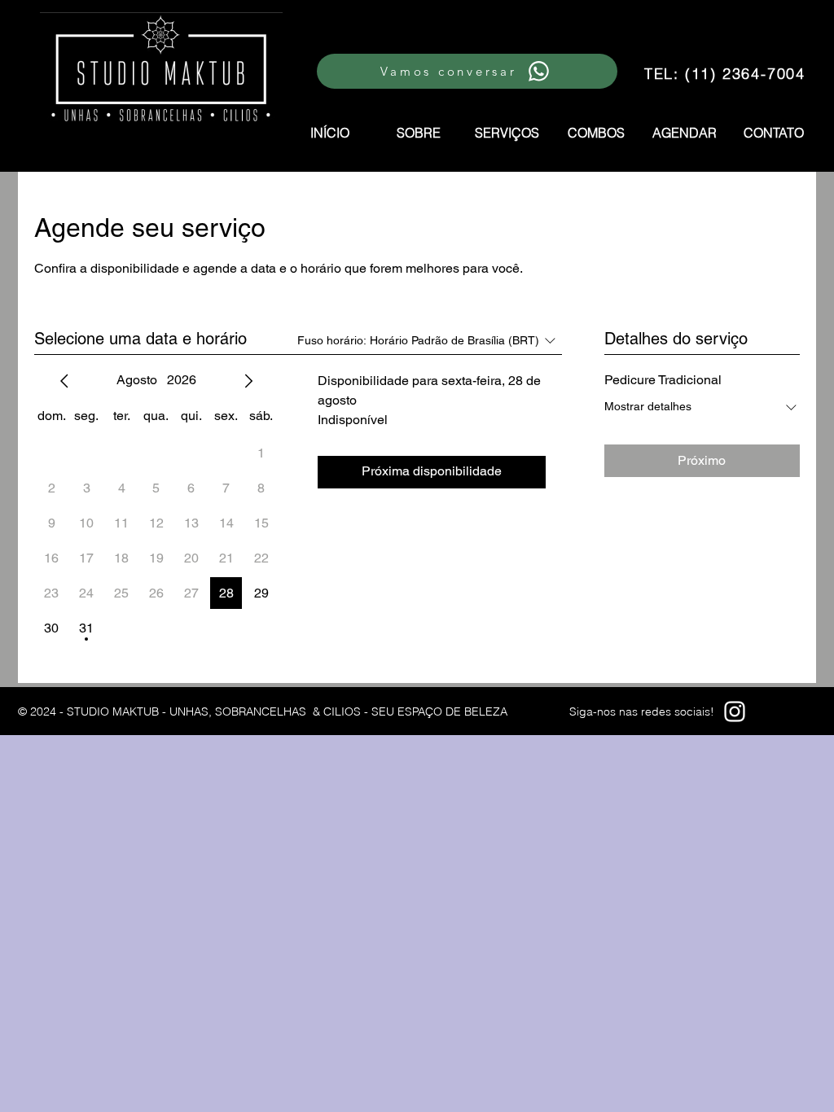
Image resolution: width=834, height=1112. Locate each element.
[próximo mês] (248, 381)
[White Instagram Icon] (734, 711)
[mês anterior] (64, 381)
